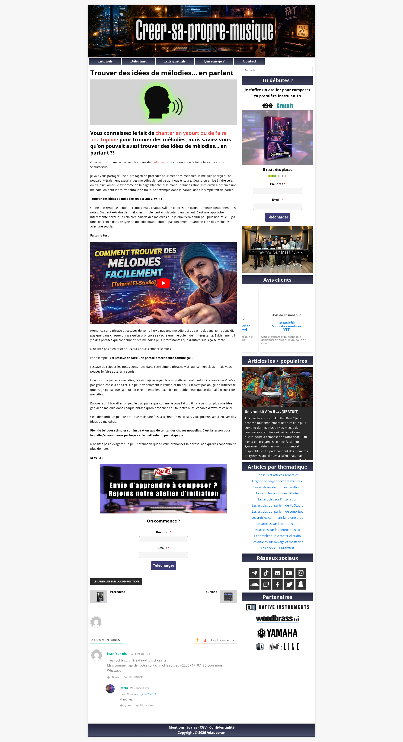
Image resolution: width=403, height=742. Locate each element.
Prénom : (162, 532)
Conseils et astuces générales (277, 475)
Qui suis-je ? (214, 61)
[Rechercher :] (277, 70)
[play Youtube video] (163, 283)
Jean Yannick (149, 694)
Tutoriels (105, 61)
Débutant (138, 61)
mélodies (158, 162)
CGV (203, 727)
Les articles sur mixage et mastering (277, 542)
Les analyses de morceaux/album (277, 487)
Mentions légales (183, 727)
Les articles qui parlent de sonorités (277, 511)
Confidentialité (221, 727)
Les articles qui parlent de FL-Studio (277, 505)
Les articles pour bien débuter (277, 493)
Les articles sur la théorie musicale (277, 530)
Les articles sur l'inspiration (277, 499)
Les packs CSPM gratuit (277, 548)
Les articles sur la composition (116, 581)
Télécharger (163, 565)
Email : (162, 548)
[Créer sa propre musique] (201, 55)
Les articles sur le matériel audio (277, 536)
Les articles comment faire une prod (277, 517)
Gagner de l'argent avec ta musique (277, 481)
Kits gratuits (175, 61)
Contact (249, 61)
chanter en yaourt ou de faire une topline (158, 136)
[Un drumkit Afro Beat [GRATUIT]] (277, 387)
